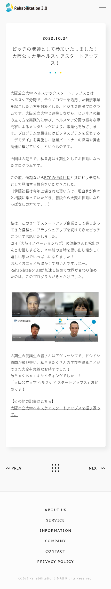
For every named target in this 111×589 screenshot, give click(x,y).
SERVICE (55, 520)
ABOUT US (55, 510)
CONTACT (55, 551)
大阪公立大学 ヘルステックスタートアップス (48, 93)
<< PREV (14, 468)
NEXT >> (97, 468)
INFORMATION (55, 530)
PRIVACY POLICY (55, 561)
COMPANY (55, 541)
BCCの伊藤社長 (57, 177)
